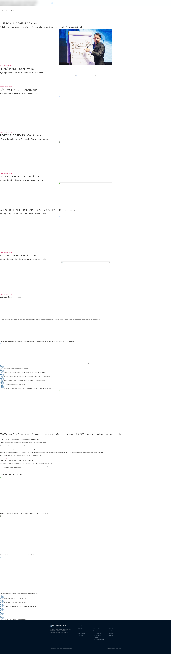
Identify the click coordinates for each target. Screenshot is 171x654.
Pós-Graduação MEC (98, 633)
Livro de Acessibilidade (98, 639)
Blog (100, 3)
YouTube (111, 635)
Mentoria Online (97, 628)
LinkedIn (111, 638)
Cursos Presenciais (97, 630)
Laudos (79, 630)
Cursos (105, 3)
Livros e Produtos (114, 3)
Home (80, 3)
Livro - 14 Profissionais (98, 642)
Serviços (87, 3)
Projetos (80, 628)
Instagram (111, 633)
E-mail (110, 630)
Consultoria (93, 3)
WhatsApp (111, 628)
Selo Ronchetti (81, 633)
